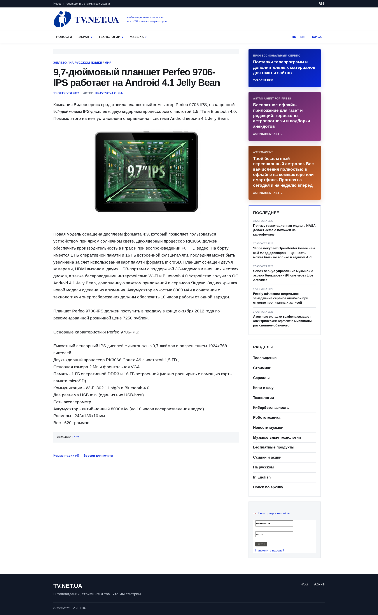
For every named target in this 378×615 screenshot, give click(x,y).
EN (302, 37)
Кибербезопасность (271, 408)
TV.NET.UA (67, 586)
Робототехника (266, 417)
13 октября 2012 (66, 93)
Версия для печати (98, 455)
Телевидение (264, 358)
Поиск (316, 37)
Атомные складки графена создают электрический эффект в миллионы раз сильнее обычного (282, 321)
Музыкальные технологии (277, 437)
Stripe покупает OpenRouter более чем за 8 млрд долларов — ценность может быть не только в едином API (284, 252)
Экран (84, 37)
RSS (322, 3)
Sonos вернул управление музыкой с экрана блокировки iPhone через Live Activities (283, 275)
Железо (60, 62)
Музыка (137, 37)
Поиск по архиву (268, 487)
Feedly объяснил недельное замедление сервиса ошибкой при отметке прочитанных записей (280, 298)
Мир (108, 62)
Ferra (75, 437)
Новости (64, 37)
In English (262, 477)
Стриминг (262, 368)
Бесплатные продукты (273, 447)
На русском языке (85, 62)
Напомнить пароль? (269, 550)
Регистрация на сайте (274, 513)
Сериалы (261, 378)
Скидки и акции (267, 457)
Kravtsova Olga (109, 93)
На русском (263, 467)
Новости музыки (268, 427)
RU (294, 37)
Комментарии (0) (66, 455)
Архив (319, 584)
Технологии (109, 37)
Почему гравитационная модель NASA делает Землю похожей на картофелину (284, 230)
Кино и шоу (263, 388)
